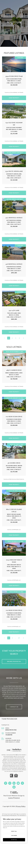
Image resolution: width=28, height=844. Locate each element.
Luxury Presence (14, 798)
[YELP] (22, 783)
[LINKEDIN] (14, 783)
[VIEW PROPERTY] (14, 96)
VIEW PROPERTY (14, 97)
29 (19, 638)
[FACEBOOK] (5, 783)
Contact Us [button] (14, 706)
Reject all (14, 831)
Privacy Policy (20, 806)
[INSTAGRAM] (9, 783)
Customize (14, 835)
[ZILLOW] (14, 787)
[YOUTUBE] (18, 783)
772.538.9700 (8, 734)
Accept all (14, 839)
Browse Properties (14, 661)
